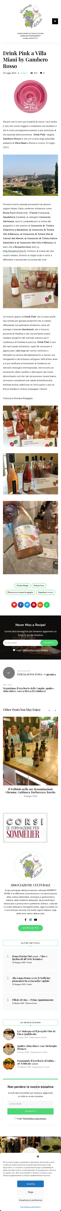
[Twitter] (27, 605)
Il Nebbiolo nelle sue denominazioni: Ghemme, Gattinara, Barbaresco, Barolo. (30, 790)
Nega (30, 1192)
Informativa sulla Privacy (30, 1207)
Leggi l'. (31, 650)
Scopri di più (31, 928)
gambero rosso (46, 592)
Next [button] (55, 710)
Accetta (31, 1183)
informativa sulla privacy (35, 650)
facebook (25, 919)
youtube (35, 919)
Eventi (24, 73)
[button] (37, 1156)
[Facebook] (21, 605)
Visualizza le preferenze (30, 1200)
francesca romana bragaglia (21, 592)
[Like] (14, 605)
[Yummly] (40, 605)
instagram (30, 919)
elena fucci (39, 585)
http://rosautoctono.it (14, 251)
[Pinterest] (34, 605)
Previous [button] (49, 710)
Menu (55, 21)
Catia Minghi (23, 585)
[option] (30, 757)
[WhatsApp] (47, 605)
